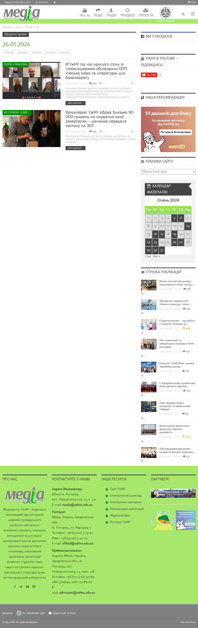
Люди (111, 15)
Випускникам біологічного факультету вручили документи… (174, 429)
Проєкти (146, 15)
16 (155, 234)
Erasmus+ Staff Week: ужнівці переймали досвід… (176, 365)
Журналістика (120, 515)
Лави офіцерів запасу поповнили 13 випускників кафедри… (174, 406)
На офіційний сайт (33, 613)
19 (174, 234)
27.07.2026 (36, 52)
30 (155, 250)
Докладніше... (75, 103)
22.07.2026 (64, 52)
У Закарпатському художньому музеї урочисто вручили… (177, 385)
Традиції (127, 15)
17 (161, 234)
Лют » (156, 256)
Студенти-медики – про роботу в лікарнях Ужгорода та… (177, 322)
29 (148, 250)
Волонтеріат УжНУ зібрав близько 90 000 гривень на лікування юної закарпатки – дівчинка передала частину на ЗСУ (99, 119)
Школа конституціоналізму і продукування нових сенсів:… (176, 283)
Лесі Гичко (190, 622)
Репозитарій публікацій (127, 509)
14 (187, 226)
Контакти (43, 2)
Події (98, 15)
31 (161, 250)
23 (155, 242)
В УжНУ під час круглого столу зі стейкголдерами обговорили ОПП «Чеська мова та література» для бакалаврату (96, 71)
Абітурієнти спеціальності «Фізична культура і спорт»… (175, 302)
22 (148, 242)
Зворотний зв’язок (64, 613)
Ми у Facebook (158, 36)
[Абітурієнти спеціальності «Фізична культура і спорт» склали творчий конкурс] (148, 304)
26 (174, 242)
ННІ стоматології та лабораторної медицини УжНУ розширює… (176, 343)
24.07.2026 (50, 52)
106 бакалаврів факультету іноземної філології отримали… (177, 450)
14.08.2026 (9, 52)
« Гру (148, 256)
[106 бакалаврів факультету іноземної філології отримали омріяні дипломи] (148, 452)
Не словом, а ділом (17, 113)
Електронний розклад (126, 495)
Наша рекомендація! (165, 97)
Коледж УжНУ (120, 522)
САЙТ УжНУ (165, 21)
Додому (8, 613)
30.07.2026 (23, 52)
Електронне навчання (125, 502)
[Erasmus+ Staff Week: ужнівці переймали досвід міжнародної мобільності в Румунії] (148, 367)
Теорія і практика (15, 65)
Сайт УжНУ (117, 489)
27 (181, 242)
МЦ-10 (85, 15)
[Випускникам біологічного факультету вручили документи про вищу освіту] (148, 429)
